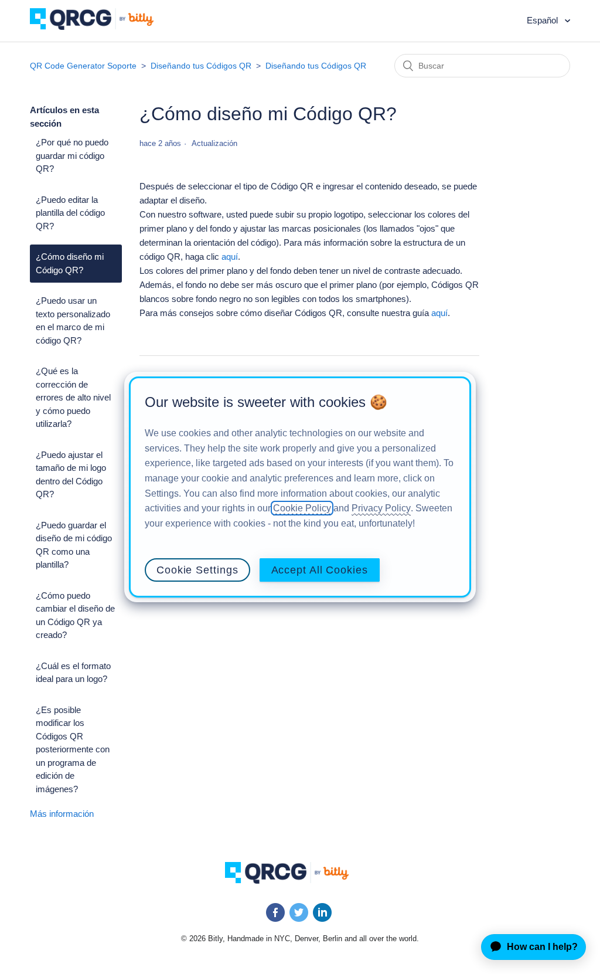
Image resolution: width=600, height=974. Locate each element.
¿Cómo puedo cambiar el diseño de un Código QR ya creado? (75, 615)
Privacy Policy (381, 508)
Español (543, 20)
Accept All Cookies (319, 570)
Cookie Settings (197, 570)
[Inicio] (100, 27)
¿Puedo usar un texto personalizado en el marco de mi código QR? (73, 320)
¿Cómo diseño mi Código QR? (70, 263)
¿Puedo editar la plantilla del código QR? (70, 213)
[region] (300, 487)
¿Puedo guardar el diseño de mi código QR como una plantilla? (74, 545)
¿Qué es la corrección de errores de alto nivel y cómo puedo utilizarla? (73, 397)
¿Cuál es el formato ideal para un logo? (73, 672)
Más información (62, 814)
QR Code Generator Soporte (83, 65)
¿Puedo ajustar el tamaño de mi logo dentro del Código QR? (71, 475)
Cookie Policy (302, 508)
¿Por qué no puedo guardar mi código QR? (72, 155)
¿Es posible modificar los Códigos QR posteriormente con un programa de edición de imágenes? (73, 749)
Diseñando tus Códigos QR (201, 65)
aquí (229, 257)
